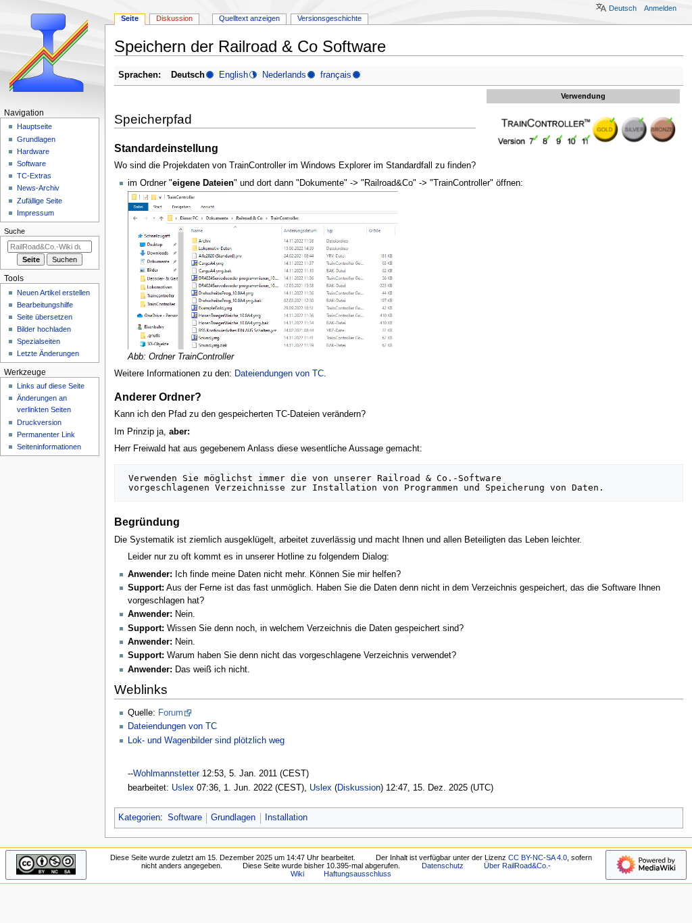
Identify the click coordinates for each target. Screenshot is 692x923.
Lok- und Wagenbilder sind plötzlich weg (206, 740)
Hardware (33, 151)
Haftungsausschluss (357, 874)
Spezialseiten (38, 341)
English (233, 75)
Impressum (35, 213)
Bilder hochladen (44, 329)
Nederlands (284, 75)
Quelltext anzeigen (249, 18)
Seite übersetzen (44, 317)
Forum (170, 713)
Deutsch (623, 8)
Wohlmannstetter (166, 773)
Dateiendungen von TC (279, 373)
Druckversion (39, 422)
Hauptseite (34, 126)
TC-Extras (34, 176)
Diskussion (358, 788)
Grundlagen (233, 817)
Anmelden (660, 8)
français (335, 75)
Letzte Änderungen (48, 353)
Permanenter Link (46, 434)
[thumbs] (583, 130)
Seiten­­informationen (49, 447)
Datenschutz (443, 866)
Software (185, 817)
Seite (130, 18)
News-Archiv (38, 188)
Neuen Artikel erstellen (53, 293)
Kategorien (139, 817)
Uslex (183, 788)
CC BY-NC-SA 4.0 (537, 857)
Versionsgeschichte (329, 18)
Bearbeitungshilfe (45, 305)
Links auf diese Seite (50, 386)
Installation (286, 817)
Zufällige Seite (39, 201)
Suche (14, 231)
